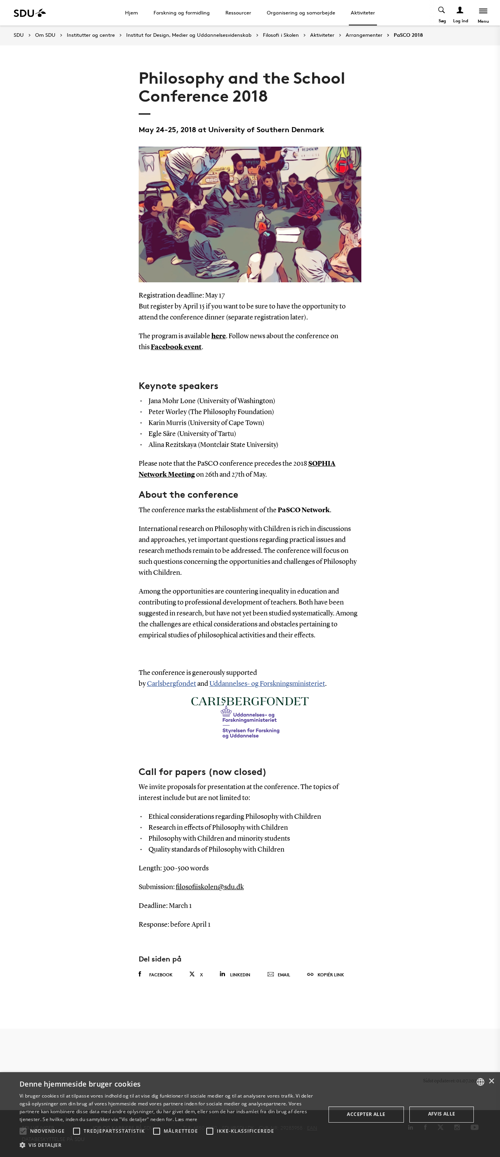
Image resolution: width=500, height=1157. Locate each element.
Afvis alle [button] (441, 1113)
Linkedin (240, 975)
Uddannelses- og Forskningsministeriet (267, 683)
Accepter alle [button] (366, 1114)
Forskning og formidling (182, 12)
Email (284, 975)
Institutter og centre (91, 35)
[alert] (250, 1114)
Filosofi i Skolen (281, 35)
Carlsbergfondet (171, 683)
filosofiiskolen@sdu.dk (210, 887)
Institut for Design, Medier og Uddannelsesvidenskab (189, 35)
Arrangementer (364, 35)
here (218, 336)
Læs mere (186, 1119)
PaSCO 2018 (408, 35)
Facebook (161, 975)
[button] (23, 1131)
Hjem (131, 12)
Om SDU (45, 35)
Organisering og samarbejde (301, 12)
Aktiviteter (363, 12)
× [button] (491, 1081)
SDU (19, 35)
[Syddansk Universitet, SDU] (30, 13)
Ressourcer (238, 12)
